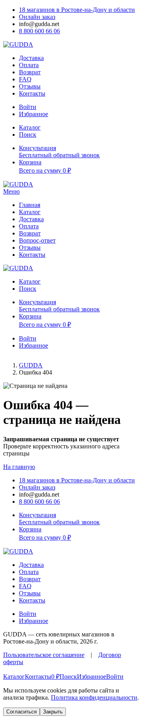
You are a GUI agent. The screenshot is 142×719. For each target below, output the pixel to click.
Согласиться (21, 712)
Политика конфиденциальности (94, 697)
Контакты (32, 93)
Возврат (30, 72)
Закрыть (53, 712)
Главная (29, 204)
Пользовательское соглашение (43, 654)
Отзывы (30, 86)
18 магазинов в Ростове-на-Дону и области (77, 9)
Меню (11, 191)
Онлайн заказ (37, 16)
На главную (19, 466)
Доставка (31, 58)
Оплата (29, 65)
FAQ (25, 79)
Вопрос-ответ (37, 240)
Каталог (30, 212)
